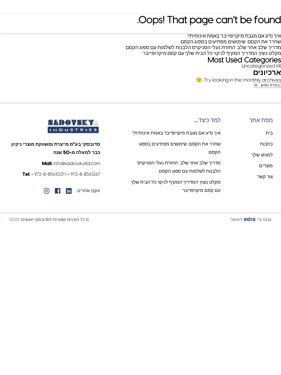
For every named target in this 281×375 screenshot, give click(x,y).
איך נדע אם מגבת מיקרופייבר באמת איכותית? (234, 36)
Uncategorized (258, 66)
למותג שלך (262, 155)
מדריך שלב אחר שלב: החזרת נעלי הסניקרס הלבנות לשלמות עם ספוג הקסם (203, 47)
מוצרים (266, 165)
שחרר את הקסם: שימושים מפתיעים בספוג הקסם (231, 42)
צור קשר (265, 176)
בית (269, 133)
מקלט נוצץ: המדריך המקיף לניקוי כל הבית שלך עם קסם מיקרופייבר (212, 53)
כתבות (266, 144)
